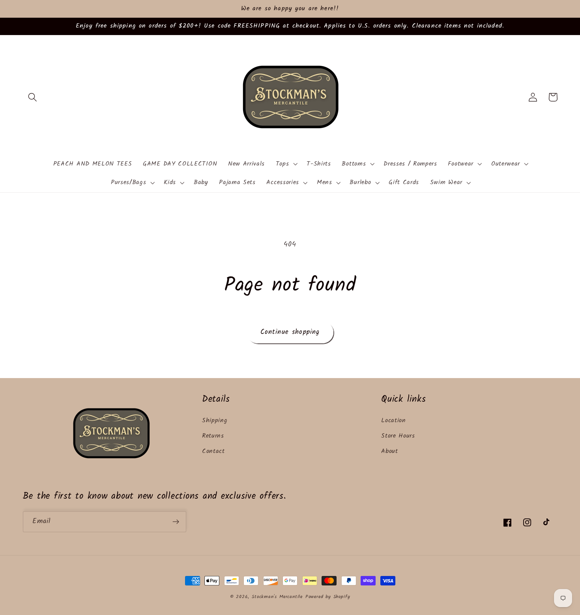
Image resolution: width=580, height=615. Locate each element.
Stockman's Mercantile (277, 596)
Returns (213, 436)
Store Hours (398, 436)
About (389, 451)
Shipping (215, 421)
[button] (33, 97)
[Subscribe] (176, 522)
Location (393, 421)
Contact (213, 451)
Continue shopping (290, 332)
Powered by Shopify (327, 596)
